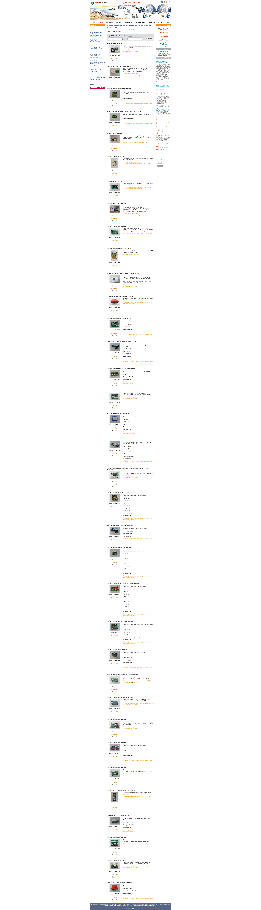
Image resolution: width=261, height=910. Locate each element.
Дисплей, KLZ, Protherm (114, 133)
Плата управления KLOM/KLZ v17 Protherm (120, 697)
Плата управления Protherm (116, 156)
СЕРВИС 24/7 (109, 22)
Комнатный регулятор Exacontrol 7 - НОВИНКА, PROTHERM (125, 273)
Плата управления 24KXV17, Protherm (119, 547)
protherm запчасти (134, 51)
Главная (93, 22)
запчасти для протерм (140, 103)
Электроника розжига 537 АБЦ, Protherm (120, 525)
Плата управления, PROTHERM (116, 719)
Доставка (119, 22)
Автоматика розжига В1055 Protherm (118, 815)
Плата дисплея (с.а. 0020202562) (116, 203)
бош (169, 122)
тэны (150, 75)
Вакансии (161, 22)
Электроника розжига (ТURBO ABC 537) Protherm (122, 439)
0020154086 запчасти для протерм (132, 397)
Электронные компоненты (130, 73)
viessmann (160, 143)
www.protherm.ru (127, 101)
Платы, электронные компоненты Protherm (121, 790)
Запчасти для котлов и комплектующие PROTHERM (123, 29)
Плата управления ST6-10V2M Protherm (119, 649)
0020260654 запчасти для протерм (132, 233)
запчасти (159, 122)
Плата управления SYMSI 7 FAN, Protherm (120, 621)
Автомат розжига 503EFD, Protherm (118, 413)
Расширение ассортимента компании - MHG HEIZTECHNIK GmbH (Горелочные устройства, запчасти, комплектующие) (162, 84)
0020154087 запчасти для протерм (132, 475)
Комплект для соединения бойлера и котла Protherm (124, 111)
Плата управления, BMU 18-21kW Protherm (120, 391)
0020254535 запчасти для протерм (132, 727)
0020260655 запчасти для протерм (132, 703)
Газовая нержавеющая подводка (97, 77)
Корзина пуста (163, 51)
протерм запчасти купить (144, 49)
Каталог (108, 29)
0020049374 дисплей (129, 141)
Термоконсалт (165, 122)
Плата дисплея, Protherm (115, 43)
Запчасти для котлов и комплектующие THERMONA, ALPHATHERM (97, 59)
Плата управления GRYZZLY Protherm (119, 88)
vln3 (167, 143)
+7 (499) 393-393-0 (132, 2)
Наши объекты (140, 22)
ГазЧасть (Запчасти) (94, 65)
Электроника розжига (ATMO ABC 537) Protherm (121, 341)
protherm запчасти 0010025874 (133, 775)
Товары (101, 22)
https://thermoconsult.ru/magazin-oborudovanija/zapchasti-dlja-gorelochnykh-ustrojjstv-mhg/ (163, 109)
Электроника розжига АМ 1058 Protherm (119, 882)
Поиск (168, 22)
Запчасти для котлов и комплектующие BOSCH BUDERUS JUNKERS (95, 40)
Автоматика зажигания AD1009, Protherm (120, 296)
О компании (128, 22)
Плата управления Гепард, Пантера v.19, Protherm (123, 583)
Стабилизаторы (93, 71)
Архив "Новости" (160, 149)
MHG (157, 123)
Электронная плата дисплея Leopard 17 (119, 66)
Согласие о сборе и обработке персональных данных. (130, 907)
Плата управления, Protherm (116, 226)
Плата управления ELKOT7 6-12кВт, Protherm (121, 368)
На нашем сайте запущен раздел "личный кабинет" (162, 62)
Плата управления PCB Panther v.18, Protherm (121, 492)
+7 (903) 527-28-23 (163, 43)
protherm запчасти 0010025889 (131, 187)
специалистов (152, 905)
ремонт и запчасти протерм (138, 123)
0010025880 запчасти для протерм (132, 866)
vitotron (164, 143)
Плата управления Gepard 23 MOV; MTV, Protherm (122, 674)
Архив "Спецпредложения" (96, 90)
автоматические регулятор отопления (140, 75)
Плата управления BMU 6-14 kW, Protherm (120, 318)
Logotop (160, 123)
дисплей (130, 75)
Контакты (152, 22)
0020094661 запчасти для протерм (132, 49)
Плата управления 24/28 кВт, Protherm (119, 248)
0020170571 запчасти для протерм (142, 284)
